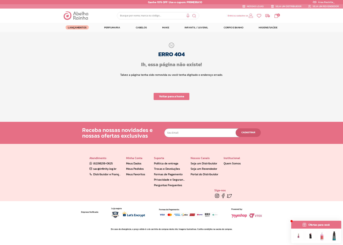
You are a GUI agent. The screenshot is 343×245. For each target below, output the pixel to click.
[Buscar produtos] (194, 15)
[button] (188, 15)
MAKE (165, 27)
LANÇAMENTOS (77, 27)
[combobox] (158, 15)
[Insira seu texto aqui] (217, 195)
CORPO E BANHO (233, 27)
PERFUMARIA (112, 27)
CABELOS (141, 27)
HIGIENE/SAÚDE (268, 27)
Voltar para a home (171, 96)
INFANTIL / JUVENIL (196, 27)
